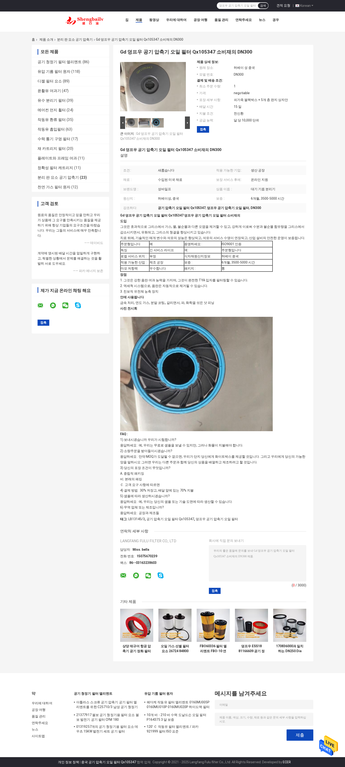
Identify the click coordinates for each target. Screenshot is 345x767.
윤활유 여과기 (49, 91)
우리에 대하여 (176, 20)
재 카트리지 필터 (52, 148)
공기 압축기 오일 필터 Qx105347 (170, 519)
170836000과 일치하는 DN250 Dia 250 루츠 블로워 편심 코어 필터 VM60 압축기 (289, 648)
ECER (287, 762)
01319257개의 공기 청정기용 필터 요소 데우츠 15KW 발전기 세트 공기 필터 (107, 729)
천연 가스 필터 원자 (54, 187)
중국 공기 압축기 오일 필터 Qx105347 (108, 762)
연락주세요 (243, 20)
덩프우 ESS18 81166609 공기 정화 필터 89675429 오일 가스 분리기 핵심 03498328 (251, 648)
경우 (275, 20)
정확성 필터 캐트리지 (55, 168)
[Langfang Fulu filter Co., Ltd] (85, 21)
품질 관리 (221, 20)
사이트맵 (38, 736)
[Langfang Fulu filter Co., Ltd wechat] (68, 305)
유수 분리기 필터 (52, 100)
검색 (263, 5)
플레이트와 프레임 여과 (57, 158)
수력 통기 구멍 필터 (54, 139)
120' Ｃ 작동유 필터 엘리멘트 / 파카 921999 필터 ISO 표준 (173, 729)
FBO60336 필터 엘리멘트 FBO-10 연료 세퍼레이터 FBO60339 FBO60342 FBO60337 (213, 648)
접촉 (203, 129)
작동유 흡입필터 (51, 129)
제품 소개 (46, 39)
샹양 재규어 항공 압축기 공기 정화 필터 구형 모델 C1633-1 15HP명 (137, 648)
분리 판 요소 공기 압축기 (75, 39)
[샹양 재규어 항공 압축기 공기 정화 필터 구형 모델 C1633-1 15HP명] (136, 625)
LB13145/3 (136, 519)
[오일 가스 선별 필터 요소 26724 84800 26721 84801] (175, 625)
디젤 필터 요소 (50, 81)
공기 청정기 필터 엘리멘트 (60, 62)
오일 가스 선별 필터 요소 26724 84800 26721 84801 (175, 648)
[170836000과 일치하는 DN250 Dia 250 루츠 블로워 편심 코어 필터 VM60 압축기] (289, 625)
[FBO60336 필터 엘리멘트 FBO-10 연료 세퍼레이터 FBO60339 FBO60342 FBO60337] (213, 625)
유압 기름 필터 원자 (54, 71)
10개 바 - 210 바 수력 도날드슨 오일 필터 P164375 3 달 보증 (176, 717)
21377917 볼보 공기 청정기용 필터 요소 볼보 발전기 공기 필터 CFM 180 (107, 717)
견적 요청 (283, 5)
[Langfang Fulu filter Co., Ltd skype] (81, 305)
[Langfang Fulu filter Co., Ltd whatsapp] (56, 305)
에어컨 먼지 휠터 (52, 110)
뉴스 (262, 20)
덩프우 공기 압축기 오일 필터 (217, 519)
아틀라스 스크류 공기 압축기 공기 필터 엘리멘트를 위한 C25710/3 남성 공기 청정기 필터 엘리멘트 (107, 705)
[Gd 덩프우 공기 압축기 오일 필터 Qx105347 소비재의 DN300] (153, 88)
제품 (139, 20)
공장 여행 (200, 20)
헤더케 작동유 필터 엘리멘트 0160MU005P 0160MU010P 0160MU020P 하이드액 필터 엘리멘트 (178, 705)
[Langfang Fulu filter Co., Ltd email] (43, 305)
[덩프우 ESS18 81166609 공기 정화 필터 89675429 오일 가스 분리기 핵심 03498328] (251, 625)
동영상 (154, 20)
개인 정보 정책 (68, 762)
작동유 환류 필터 (52, 119)
